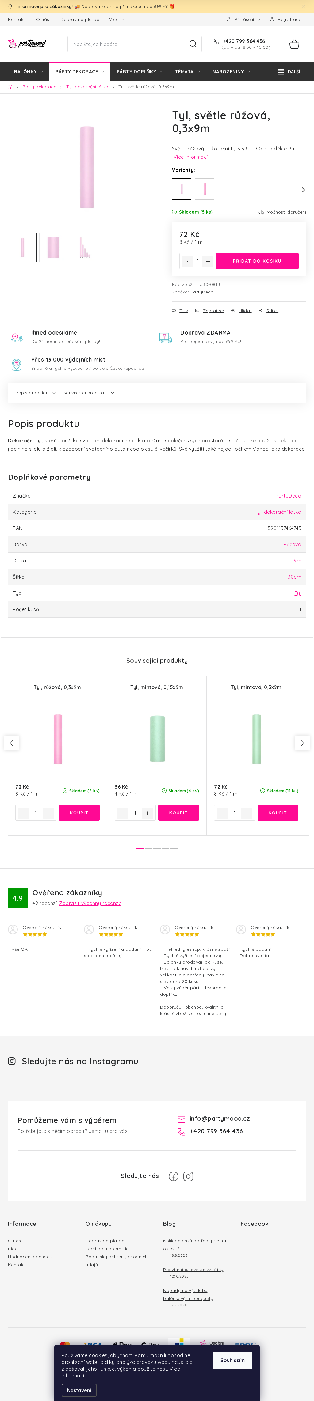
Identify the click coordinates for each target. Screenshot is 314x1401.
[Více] (289, 71)
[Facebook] (173, 1176)
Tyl (298, 593)
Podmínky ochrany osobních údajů (117, 1260)
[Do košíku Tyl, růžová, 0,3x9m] (79, 813)
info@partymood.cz (220, 1118)
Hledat (193, 44)
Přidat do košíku (257, 261)
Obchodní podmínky (108, 1248)
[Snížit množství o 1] (187, 261)
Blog (13, 1248)
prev (11, 743)
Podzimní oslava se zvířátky (193, 1269)
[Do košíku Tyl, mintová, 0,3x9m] (278, 813)
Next (300, 190)
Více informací (191, 157)
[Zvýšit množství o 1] (207, 261)
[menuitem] (28, 71)
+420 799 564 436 (243, 41)
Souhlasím (232, 1360)
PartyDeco (202, 292)
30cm (294, 577)
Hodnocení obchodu (30, 1256)
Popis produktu (31, 393)
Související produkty (85, 393)
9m (297, 561)
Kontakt (16, 19)
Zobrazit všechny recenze (90, 903)
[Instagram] (188, 1176)
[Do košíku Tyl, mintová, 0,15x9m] (178, 813)
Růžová (292, 544)
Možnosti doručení (286, 212)
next (302, 743)
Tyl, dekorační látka (278, 512)
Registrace (289, 19)
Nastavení (79, 1390)
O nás (42, 19)
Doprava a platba (79, 19)
